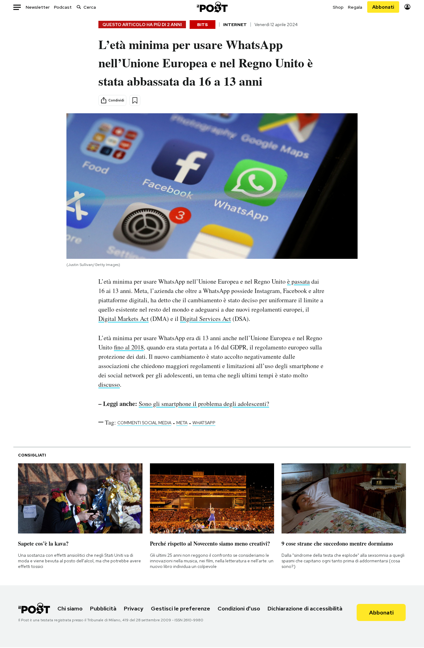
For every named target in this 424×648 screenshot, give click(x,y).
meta (181, 422)
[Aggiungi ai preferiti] (135, 100)
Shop (338, 7)
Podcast (63, 7)
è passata (298, 281)
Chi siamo (70, 608)
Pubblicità (103, 608)
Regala (355, 7)
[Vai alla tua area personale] (407, 7)
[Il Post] (212, 7)
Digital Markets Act (123, 318)
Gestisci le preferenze (180, 608)
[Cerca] (79, 7)
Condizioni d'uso (239, 608)
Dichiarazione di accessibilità (305, 608)
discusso (109, 384)
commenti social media (144, 422)
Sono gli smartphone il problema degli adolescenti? (204, 403)
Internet (235, 24)
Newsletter (38, 7)
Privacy (133, 608)
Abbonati (383, 7)
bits (202, 24)
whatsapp (203, 422)
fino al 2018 (129, 347)
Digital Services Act (205, 318)
